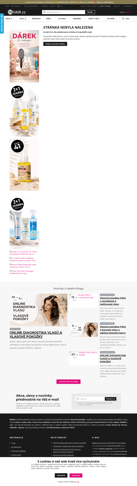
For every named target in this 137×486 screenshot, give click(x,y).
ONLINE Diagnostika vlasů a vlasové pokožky (69, 443)
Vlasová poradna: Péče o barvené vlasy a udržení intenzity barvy (113, 329)
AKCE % (9, 19)
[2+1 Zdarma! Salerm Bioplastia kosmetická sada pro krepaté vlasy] (24, 259)
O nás (13, 443)
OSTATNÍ (111, 19)
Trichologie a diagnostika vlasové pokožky (68, 446)
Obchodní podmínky (18, 451)
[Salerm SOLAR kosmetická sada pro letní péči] (24, 110)
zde (78, 482)
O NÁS (7, 6)
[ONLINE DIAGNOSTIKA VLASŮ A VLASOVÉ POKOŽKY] (38, 310)
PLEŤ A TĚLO (94, 19)
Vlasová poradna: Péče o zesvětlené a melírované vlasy (113, 301)
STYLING (62, 19)
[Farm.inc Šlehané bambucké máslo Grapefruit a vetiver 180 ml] (24, 265)
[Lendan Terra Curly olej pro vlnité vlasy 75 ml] (24, 164)
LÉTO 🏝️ (23, 19)
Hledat (90, 12)
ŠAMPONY (36, 19)
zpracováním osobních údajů (96, 403)
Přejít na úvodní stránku (55, 44)
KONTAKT (52, 6)
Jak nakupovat (16, 447)
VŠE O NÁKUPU (15, 6)
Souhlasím (76, 475)
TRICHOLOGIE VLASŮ (107, 352)
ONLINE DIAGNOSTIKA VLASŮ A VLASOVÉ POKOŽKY (36, 335)
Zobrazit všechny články (68, 382)
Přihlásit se (110, 399)
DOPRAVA (44, 6)
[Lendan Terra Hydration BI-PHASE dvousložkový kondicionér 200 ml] (24, 252)
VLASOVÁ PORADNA (107, 295)
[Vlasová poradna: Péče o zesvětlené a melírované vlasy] (83, 301)
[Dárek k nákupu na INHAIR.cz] (24, 56)
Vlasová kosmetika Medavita (63, 455)
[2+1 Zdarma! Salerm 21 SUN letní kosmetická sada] (24, 222)
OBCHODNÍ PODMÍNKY (31, 6)
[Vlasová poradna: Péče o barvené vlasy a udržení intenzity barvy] (83, 329)
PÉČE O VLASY (15, 329)
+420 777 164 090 (105, 6)
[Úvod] (16, 12)
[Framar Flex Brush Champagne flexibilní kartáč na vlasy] (24, 272)
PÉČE (48, 19)
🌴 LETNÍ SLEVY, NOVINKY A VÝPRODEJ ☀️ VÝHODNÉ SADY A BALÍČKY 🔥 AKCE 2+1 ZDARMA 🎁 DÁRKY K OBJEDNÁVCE (68, 2)
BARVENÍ (77, 19)
